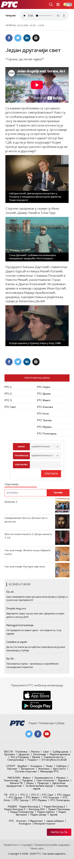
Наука (30, 783)
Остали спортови (25, 771)
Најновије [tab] (11, 484)
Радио (12, 806)
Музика (60, 777)
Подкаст (32, 759)
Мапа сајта (59, 832)
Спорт (10, 766)
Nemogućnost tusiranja (19, 625)
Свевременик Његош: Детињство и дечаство (25, 519)
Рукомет (12, 768)
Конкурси (25, 823)
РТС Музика (44, 427)
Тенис (49, 766)
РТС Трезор (44, 420)
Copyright (26, 844)
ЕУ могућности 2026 (54, 759)
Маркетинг (36, 820)
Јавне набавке (55, 820)
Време (36, 757)
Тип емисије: (21, 455)
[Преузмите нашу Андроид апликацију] (37, 705)
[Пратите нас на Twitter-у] (29, 734)
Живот (27, 777)
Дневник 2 (10, 501)
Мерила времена (60, 754)
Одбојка (61, 766)
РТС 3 (8, 400)
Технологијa (11, 780)
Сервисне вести (53, 757)
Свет (46, 751)
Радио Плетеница (59, 809)
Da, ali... (10, 591)
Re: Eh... (10, 658)
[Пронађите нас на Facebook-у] (37, 734)
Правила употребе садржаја (51, 844)
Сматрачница (15, 759)
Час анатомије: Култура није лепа (24, 566)
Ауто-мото (59, 768)
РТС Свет (10, 407)
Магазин (14, 777)
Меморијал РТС (49, 771)
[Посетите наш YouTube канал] (46, 734)
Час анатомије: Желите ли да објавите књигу (27, 552)
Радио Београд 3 (14, 809)
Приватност (11, 844)
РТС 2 (8, 393)
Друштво (24, 754)
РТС (11, 820)
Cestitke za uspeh (16, 641)
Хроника (9, 754)
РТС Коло (43, 413)
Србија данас (61, 751)
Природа (43, 783)
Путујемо (27, 780)
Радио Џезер (38, 814)
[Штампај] (36, 38)
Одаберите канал (41, 446)
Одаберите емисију (42, 455)
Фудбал (22, 766)
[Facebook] (9, 38)
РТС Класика (45, 407)
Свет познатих (45, 780)
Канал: (21, 446)
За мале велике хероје (39, 785)
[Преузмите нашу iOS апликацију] (37, 695)
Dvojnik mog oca (16, 608)
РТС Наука (43, 387)
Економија (39, 754)
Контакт (21, 820)
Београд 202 (37, 809)
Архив (53, 814)
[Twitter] (18, 38)
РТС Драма (44, 393)
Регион (35, 751)
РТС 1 (8, 387)
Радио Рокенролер (22, 811)
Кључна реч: (21, 464)
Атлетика (43, 768)
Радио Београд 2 (54, 806)
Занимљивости (43, 777)
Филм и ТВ (16, 783)
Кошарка (36, 766)
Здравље (63, 780)
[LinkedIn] (27, 38)
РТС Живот (44, 400)
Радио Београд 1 (29, 806)
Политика (21, 751)
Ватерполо (28, 768)
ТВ (5, 794)
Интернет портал (44, 823)
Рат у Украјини (20, 757)
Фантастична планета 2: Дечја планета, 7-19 (28, 535)
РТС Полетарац (46, 433)
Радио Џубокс (46, 811)
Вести (8, 751)
